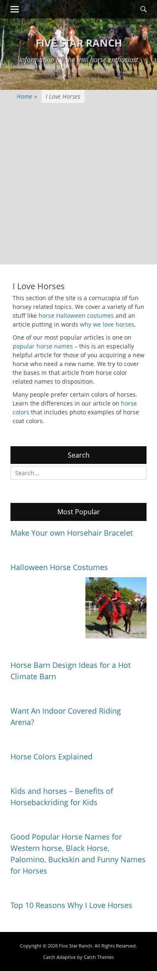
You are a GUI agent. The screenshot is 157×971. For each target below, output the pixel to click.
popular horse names (43, 346)
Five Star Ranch (79, 43)
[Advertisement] (78, 185)
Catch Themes (99, 957)
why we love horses (107, 324)
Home (27, 96)
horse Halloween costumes (76, 315)
